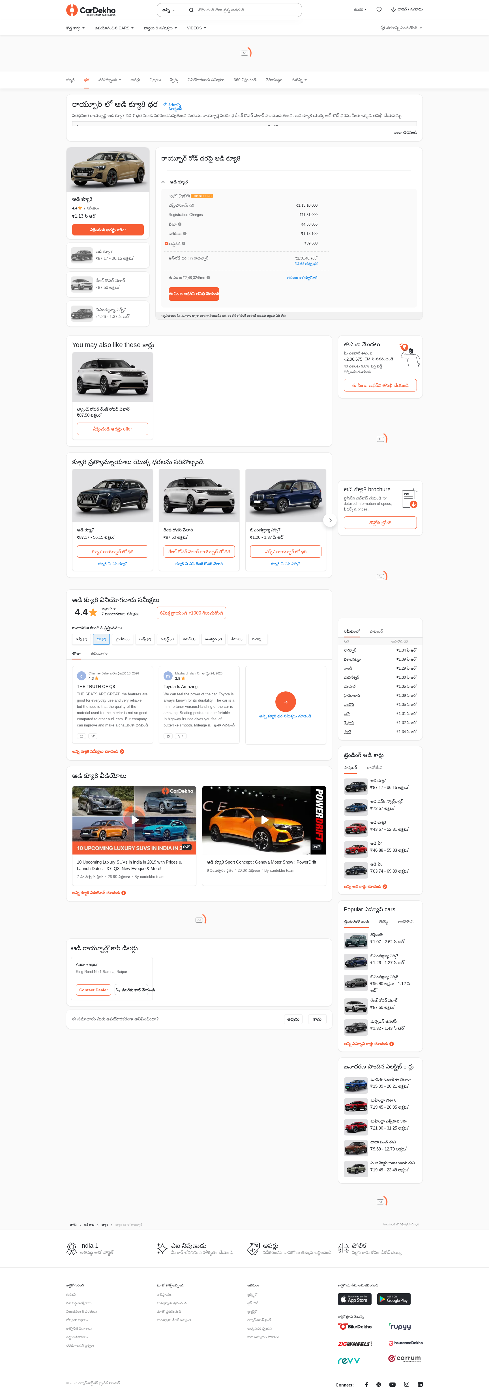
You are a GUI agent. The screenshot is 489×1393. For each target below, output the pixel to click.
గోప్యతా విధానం (77, 1320)
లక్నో (347, 713)
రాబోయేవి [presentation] (374, 767)
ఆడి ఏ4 (376, 843)
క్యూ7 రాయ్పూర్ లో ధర (112, 551)
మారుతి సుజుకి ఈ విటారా (390, 1079)
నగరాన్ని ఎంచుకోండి (401, 27)
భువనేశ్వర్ (351, 677)
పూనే (347, 732)
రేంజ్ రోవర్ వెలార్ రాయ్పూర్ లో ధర (199, 551)
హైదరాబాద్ (352, 695)
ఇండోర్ (349, 704)
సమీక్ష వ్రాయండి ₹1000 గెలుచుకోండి (191, 613)
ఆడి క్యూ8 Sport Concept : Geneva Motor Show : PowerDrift (261, 862)
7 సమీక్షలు (91, 208)
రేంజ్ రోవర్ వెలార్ (178, 529)
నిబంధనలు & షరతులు (81, 1312)
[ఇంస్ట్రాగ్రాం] (406, 1385)
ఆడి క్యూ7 (85, 529)
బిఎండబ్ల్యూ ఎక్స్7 (265, 529)
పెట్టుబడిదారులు (77, 1337)
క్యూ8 (70, 79)
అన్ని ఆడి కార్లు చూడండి (362, 886)
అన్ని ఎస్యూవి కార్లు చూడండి (366, 1043)
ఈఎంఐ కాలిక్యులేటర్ (302, 278)
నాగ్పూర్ (350, 650)
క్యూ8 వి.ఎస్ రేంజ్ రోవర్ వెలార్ (199, 563)
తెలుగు (358, 9)
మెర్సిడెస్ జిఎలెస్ (383, 1021)
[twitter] (378, 1385)
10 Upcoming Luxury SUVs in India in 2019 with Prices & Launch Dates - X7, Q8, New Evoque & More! (129, 865)
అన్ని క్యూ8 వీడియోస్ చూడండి (96, 892)
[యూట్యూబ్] (392, 1385)
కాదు (317, 1019)
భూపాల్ (349, 686)
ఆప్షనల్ (175, 243)
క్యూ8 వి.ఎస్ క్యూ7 (112, 563)
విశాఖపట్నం (352, 659)
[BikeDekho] (355, 1327)
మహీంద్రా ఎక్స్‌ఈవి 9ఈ (388, 1121)
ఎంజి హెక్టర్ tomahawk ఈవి (392, 1163)
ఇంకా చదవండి (405, 132)
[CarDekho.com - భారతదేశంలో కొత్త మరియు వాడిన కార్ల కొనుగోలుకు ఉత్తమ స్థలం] (90, 10)
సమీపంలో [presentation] (352, 631)
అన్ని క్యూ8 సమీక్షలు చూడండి (95, 751)
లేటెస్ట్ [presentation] (383, 922)
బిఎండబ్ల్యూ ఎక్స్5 (384, 976)
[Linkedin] (420, 1385)
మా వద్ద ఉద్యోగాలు (78, 1303)
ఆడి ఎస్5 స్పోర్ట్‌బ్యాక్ (386, 801)
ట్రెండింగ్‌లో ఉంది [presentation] (356, 922)
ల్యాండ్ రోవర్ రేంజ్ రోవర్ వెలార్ (103, 409)
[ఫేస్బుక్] (366, 1385)
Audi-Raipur (87, 964)
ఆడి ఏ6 (376, 864)
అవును (293, 1019)
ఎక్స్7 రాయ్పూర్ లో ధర (285, 551)
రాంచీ (348, 668)
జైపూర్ (349, 723)
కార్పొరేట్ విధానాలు (79, 1329)
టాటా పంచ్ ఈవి (383, 1142)
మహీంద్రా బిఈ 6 (383, 1100)
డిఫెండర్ (376, 935)
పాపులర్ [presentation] (376, 631)
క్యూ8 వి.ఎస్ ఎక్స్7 (285, 563)
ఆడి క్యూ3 (378, 822)
